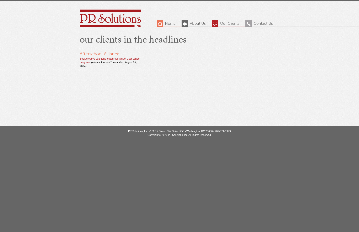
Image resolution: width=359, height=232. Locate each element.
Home (170, 23)
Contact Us (263, 23)
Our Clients (229, 23)
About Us (198, 23)
